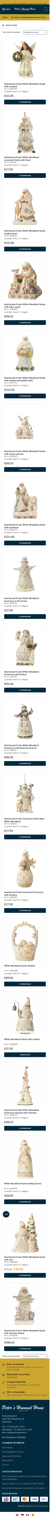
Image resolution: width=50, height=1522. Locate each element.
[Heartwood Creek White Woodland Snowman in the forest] (25, 574)
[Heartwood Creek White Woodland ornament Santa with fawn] (25, 133)
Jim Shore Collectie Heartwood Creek (29, 17)
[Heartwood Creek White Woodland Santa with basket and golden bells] (25, 353)
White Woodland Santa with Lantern (22, 1039)
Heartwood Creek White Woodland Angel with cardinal (24, 85)
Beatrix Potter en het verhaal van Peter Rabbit (23, 1483)
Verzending (7, 1447)
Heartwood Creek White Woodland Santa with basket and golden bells (24, 379)
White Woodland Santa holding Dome (22, 1183)
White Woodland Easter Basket (19, 965)
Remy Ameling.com (39, 1506)
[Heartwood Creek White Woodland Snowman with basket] (25, 647)
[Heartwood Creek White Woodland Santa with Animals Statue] (25, 1306)
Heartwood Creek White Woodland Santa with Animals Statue (24, 1332)
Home (5, 17)
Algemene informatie (11, 1456)
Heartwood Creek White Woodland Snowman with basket (21, 673)
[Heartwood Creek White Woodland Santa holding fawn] (25, 206)
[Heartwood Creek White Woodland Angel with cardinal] (25, 59)
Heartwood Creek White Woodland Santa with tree (24, 1258)
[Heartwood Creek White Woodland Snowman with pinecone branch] (25, 721)
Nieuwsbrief (7, 1460)
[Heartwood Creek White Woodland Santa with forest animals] (25, 427)
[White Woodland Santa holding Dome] (25, 1159)
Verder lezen (25, 1055)
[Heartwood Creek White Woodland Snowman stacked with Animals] (25, 1085)
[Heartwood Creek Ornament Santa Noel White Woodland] (25, 794)
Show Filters (11, 25)
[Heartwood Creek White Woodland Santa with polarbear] (25, 500)
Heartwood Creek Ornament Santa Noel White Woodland (24, 820)
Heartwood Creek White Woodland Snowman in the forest (21, 599)
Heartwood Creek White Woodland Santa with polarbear (24, 526)
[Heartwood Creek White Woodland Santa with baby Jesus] (25, 280)
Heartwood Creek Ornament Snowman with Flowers (23, 893)
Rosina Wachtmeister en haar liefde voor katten (23, 1488)
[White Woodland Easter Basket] (25, 941)
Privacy (5, 1464)
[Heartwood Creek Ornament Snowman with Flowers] (25, 868)
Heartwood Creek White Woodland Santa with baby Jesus (24, 305)
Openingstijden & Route (12, 1452)
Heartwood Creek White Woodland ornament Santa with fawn (21, 158)
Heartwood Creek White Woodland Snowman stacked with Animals (21, 1111)
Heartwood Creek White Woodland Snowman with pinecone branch (21, 746)
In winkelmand (25, 102)
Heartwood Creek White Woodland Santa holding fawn (24, 232)
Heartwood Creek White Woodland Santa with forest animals (24, 452)
